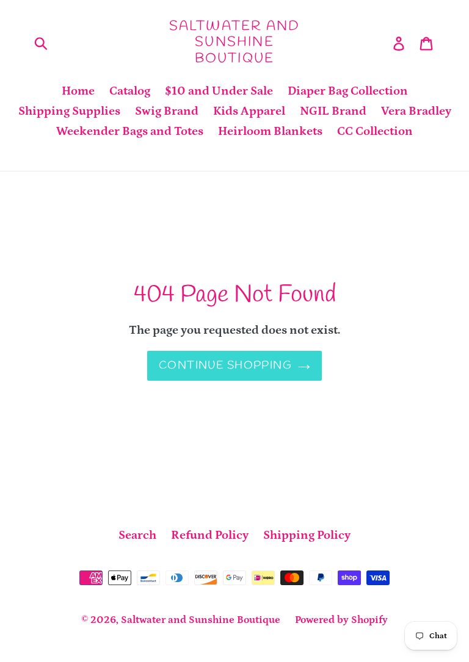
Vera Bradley (416, 111)
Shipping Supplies (69, 111)
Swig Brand (166, 111)
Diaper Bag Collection (348, 91)
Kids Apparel (249, 111)
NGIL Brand (333, 111)
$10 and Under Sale (219, 91)
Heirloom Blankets (270, 131)
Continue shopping (225, 365)
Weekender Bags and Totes (129, 131)
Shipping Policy (307, 535)
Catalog (129, 91)
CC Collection (375, 131)
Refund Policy (210, 535)
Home (78, 91)
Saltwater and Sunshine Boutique (234, 42)
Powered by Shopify (341, 620)
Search (137, 535)
